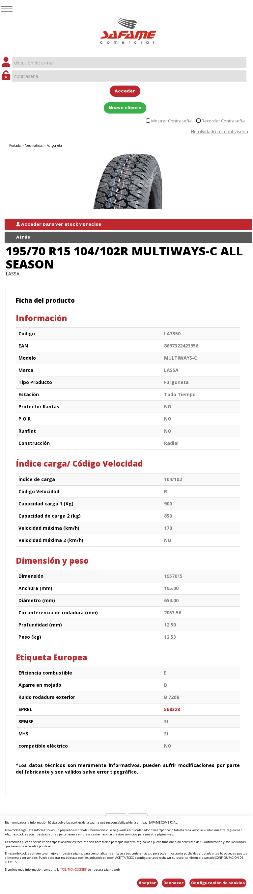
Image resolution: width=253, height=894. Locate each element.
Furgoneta (54, 145)
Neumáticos (33, 145)
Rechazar (173, 883)
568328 (172, 709)
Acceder (125, 91)
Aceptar (147, 883)
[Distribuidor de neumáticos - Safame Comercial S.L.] (128, 28)
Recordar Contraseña (223, 120)
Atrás (23, 237)
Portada (15, 145)
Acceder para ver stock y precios (60, 224)
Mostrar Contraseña (171, 120)
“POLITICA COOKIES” (73, 869)
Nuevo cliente (125, 108)
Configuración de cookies (218, 883)
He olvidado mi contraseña (219, 131)
